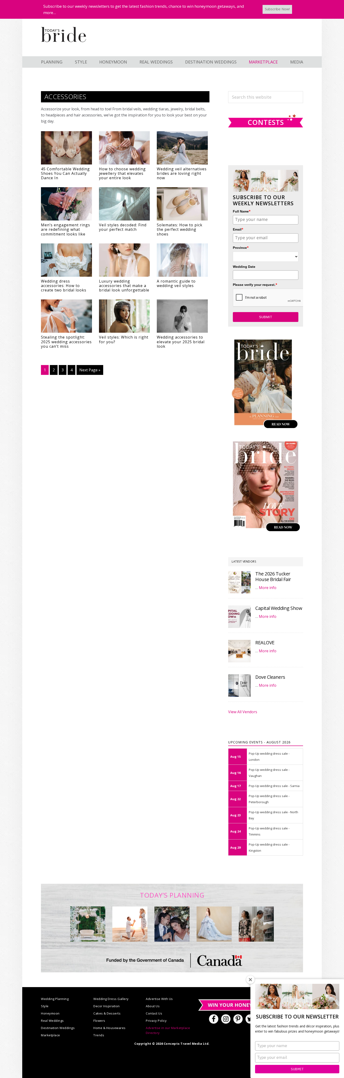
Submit (297, 1069)
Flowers (99, 1020)
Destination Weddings (58, 1028)
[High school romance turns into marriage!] (256, 924)
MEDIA (296, 62)
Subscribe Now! (277, 9)
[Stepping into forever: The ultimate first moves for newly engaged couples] (130, 924)
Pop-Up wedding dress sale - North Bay (273, 815)
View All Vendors (242, 711)
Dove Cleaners (270, 677)
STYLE (81, 62)
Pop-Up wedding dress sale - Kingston (269, 847)
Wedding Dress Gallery (111, 999)
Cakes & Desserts (107, 1013)
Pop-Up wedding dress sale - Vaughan (269, 773)
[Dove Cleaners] (239, 685)
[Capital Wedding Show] (239, 616)
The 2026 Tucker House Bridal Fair (273, 576)
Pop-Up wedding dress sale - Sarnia (274, 786)
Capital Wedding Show (278, 608)
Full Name (242, 211)
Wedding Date (244, 267)
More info (267, 587)
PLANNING (51, 62)
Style (45, 1006)
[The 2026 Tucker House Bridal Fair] (239, 582)
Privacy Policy (156, 1020)
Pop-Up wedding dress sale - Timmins (269, 831)
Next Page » (89, 371)
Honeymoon (50, 1013)
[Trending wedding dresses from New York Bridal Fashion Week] (214, 924)
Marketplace (50, 1035)
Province (241, 247)
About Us (153, 1006)
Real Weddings (52, 1020)
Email (238, 229)
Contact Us (154, 1013)
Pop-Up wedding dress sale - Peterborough (269, 799)
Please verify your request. (255, 284)
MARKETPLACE (263, 62)
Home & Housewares (109, 1028)
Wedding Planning (55, 999)
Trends (98, 1035)
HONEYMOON (113, 62)
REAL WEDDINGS (156, 62)
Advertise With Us (159, 999)
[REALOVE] (239, 651)
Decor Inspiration (106, 1006)
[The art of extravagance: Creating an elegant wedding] (88, 924)
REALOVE (264, 642)
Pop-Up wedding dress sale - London (269, 756)
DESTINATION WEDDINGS (211, 62)
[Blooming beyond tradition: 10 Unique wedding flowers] (172, 924)
